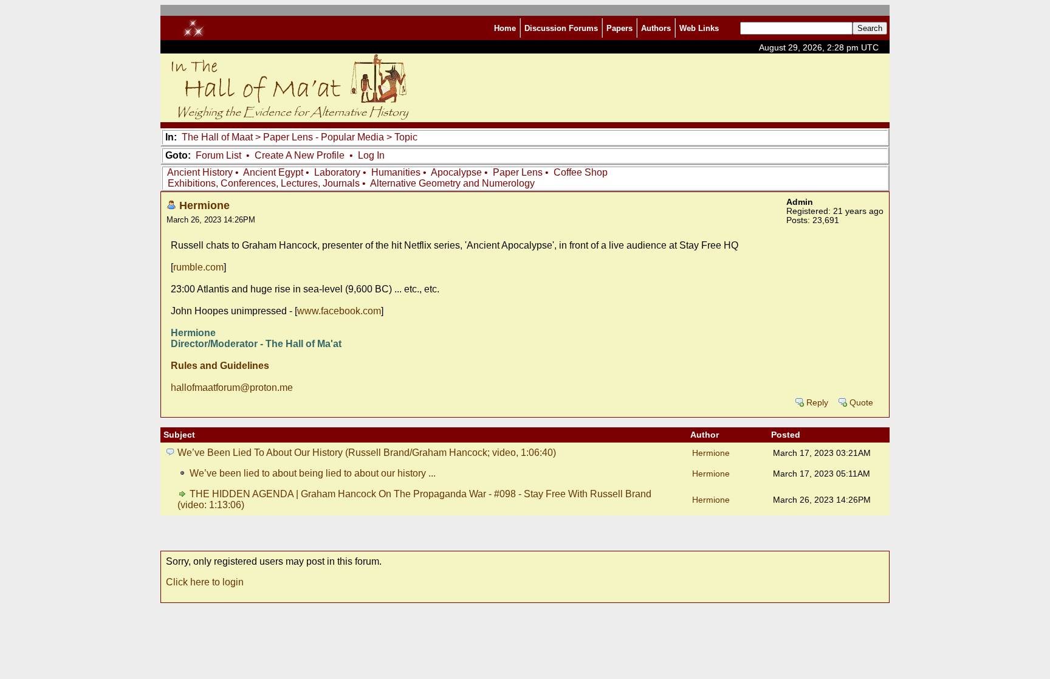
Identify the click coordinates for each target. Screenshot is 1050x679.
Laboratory (337, 172)
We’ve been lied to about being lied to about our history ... (313, 473)
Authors (656, 28)
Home (505, 28)
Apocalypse (456, 172)
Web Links (699, 28)
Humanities (395, 172)
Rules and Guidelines (220, 365)
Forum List (218, 155)
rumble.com (198, 267)
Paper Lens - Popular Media (323, 137)
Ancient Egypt (273, 172)
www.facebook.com (339, 311)
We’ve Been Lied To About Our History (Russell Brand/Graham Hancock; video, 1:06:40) (366, 452)
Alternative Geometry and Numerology (452, 183)
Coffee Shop (581, 172)
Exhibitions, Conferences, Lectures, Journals (264, 183)
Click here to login (205, 582)
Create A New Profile (300, 155)
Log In (371, 155)
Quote (861, 402)
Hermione (204, 205)
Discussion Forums (561, 28)
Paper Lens (518, 172)
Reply (817, 402)
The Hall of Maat (217, 137)
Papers (619, 28)
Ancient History (200, 172)
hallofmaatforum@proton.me (232, 387)
